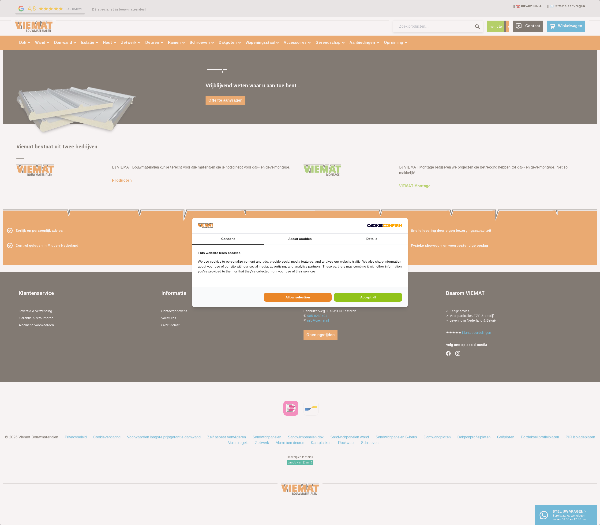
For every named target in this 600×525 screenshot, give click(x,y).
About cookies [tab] (300, 239)
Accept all (368, 297)
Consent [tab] (228, 239)
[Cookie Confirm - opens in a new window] (384, 225)
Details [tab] (371, 239)
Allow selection (297, 297)
